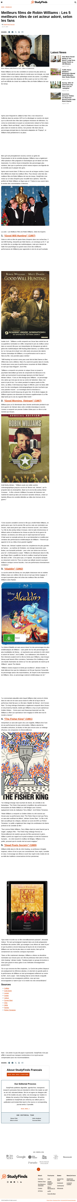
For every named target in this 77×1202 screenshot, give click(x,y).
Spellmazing (60, 1185)
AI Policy (40, 1191)
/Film (5, 1003)
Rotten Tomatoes (10, 1010)
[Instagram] (7, 1182)
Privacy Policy (49, 1200)
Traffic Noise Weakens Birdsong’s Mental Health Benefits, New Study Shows (68, 73)
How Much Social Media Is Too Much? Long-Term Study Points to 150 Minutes (68, 60)
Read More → (25, 1108)
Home (2, 7)
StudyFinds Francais (9, 24)
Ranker (6, 1007)
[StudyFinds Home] (39, 2)
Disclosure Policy (56, 1200)
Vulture (6, 998)
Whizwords (60, 1188)
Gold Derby (8, 991)
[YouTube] (11, 1182)
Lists (49, 1179)
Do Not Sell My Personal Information (68, 1200)
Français (8, 7)
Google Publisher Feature (50, 1183)
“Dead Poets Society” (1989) (20, 845)
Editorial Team (42, 1181)
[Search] (75, 2)
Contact (40, 1188)
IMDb (6, 1005)
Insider (6, 995)
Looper (6, 993)
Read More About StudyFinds (18, 1074)
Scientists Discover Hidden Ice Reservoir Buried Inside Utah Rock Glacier (68, 97)
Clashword (60, 1183)
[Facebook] (14, 1182)
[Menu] (1, 2)
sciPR (49, 1191)
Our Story (40, 1179)
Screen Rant (8, 1000)
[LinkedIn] (21, 1182)
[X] (17, 1182)
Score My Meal (51, 1193)
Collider (6, 988)
